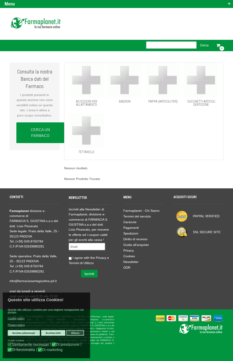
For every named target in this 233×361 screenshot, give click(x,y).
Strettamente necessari (30, 344)
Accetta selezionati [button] (23, 333)
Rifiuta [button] (75, 333)
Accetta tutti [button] (53, 333)
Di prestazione (67, 344)
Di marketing (52, 349)
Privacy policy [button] (16, 325)
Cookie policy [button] (16, 318)
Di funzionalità (23, 349)
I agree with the (89, 260)
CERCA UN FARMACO (40, 133)
